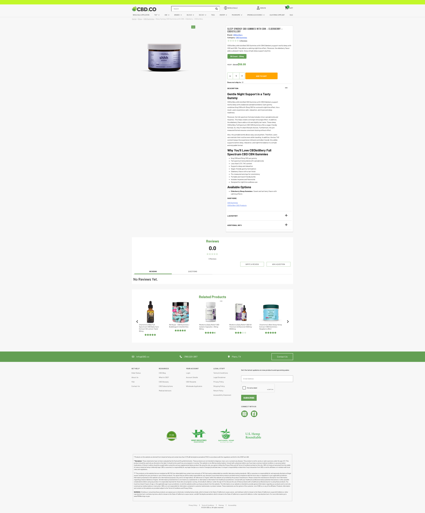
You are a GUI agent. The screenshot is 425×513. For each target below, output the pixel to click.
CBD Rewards (191, 382)
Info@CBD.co (142, 356)
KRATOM (222, 15)
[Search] (216, 8)
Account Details (192, 377)
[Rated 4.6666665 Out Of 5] (181, 330)
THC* (155, 15)
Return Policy (218, 391)
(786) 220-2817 (190, 356)
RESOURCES (164, 368)
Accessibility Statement (222, 395)
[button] (258, 88)
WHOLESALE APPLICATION (141, 15)
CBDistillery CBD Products (237, 205)
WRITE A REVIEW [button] (252, 264)
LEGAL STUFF (219, 368)
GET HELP (135, 368)
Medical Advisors (165, 391)
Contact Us (282, 356)
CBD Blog (162, 373)
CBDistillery (237, 35)
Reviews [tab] (153, 271)
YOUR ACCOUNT (192, 368)
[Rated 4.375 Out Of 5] (211, 332)
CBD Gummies (149, 19)
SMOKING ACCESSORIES (254, 15)
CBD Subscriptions (166, 386)
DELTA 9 (201, 15)
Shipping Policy (219, 386)
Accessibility (232, 505)
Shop (140, 19)
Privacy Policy (218, 382)
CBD (166, 15)
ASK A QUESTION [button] (278, 264)
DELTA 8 (189, 15)
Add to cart (261, 76)
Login (188, 373)
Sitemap (221, 505)
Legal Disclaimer (219, 377)
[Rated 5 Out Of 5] (150, 334)
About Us (134, 377)
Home (134, 19)
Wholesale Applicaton (194, 386)
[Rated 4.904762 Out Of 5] (271, 332)
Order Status (136, 373)
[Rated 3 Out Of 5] (241, 332)
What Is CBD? (164, 377)
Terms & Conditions (220, 373)
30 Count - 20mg (237, 56)
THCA (213, 15)
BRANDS (177, 15)
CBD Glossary (164, 382)
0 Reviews (243, 41)
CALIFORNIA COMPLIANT (277, 15)
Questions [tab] (192, 271)
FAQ (132, 382)
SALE (291, 15)
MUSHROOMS (236, 15)
